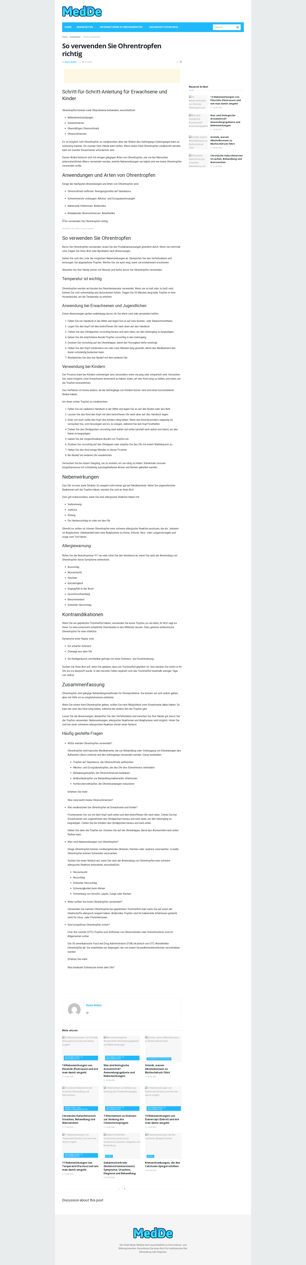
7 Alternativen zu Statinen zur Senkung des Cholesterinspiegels (120, 1119)
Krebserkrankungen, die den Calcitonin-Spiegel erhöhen (162, 1164)
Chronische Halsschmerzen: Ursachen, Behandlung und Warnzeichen (79, 1119)
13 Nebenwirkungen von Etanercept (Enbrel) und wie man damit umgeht (162, 1119)
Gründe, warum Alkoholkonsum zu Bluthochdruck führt (157, 1068)
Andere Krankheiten (91, 37)
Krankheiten (85, 27)
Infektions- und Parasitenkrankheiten (76, 1108)
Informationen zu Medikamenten (121, 27)
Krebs (109, 1156)
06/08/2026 (151, 1170)
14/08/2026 (110, 1127)
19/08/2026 (68, 1077)
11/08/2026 (151, 1127)
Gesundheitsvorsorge (163, 27)
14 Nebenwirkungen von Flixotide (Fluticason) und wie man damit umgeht (80, 1068)
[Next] (124, 1189)
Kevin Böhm (71, 62)
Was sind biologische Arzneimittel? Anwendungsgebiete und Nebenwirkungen (119, 1070)
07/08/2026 (110, 1178)
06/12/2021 (87, 62)
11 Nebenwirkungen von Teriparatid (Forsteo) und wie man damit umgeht (80, 1166)
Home (68, 27)
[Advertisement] (186, 11)
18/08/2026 (110, 1080)
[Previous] (119, 1189)
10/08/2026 (68, 1174)
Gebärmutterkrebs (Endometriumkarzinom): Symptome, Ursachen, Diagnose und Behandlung (120, 1168)
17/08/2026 (68, 1127)
